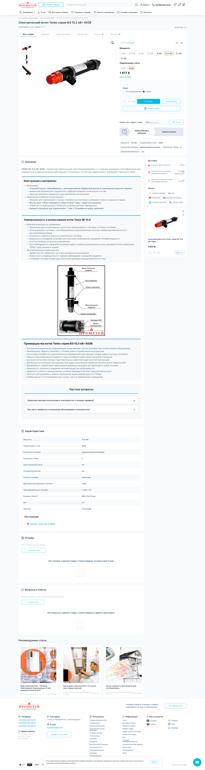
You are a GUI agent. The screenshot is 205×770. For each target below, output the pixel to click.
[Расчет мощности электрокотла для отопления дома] (124, 665)
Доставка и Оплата (60, 12)
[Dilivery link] (183, 173)
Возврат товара (128, 729)
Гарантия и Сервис (83, 12)
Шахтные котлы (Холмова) (99, 744)
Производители (128, 750)
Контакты (148, 12)
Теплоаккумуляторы (97, 750)
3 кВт (123, 53)
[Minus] (125, 101)
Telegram (174, 720)
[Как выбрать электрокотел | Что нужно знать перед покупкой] (81, 665)
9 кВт (159, 53)
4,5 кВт (132, 53)
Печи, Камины (95, 736)
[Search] (136, 5)
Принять (154, 762)
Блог (124, 737)
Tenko (32, 27)
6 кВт (141, 53)
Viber (173, 724)
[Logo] (28, 5)
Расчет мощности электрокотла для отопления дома (121, 687)
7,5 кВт (150, 53)
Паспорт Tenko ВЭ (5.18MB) (42, 524)
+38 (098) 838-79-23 (27, 723)
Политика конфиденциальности (130, 740)
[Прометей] (60, 706)
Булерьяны (93, 741)
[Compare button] (182, 43)
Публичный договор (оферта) (133, 744)
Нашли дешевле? (126, 77)
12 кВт (179, 53)
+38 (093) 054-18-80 (27, 720)
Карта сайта (127, 747)
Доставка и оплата (129, 723)
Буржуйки (93, 739)
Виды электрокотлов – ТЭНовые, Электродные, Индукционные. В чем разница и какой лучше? (36, 688)
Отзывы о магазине (129, 12)
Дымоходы (93, 753)
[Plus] (133, 101)
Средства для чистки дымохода (97, 729)
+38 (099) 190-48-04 (27, 726)
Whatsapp (174, 728)
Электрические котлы (30, 18)
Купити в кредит (153, 108)
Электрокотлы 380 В (47, 18)
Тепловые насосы (96, 733)
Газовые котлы (95, 723)
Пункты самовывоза (105, 12)
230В (123, 68)
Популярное (28, 12)
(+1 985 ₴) (138, 91)
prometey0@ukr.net (55, 727)
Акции (125, 753)
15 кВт (124, 58)
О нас (43, 12)
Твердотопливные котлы (98, 720)
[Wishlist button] (177, 43)
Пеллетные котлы (96, 747)
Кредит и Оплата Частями (131, 731)
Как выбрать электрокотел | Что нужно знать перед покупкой (79, 687)
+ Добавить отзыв (33, 550)
